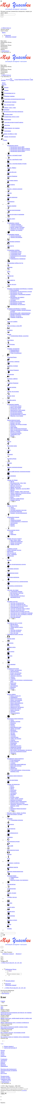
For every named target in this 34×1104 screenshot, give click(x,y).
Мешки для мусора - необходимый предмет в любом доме (16, 1018)
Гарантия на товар (6, 1079)
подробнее (24, 1090)
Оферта (3, 1072)
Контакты (3, 1064)
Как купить (4, 1073)
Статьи (2, 1054)
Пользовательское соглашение (9, 1070)
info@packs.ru (5, 51)
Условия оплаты (5, 1076)
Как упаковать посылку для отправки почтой (13, 1032)
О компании (4, 1059)
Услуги (2, 1053)
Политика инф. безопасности (8, 1069)
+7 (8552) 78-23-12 (6, 28)
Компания (3, 1056)
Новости (3, 1062)
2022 (2, 1008)
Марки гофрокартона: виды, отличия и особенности (15, 1022)
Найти (2, 1093)
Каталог (3, 1050)
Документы (4, 1060)
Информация (4, 1066)
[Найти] (2, 16)
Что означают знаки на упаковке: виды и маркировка (15, 1036)
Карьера (3, 1063)
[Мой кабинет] (1, 949)
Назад (10, 970)
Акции (2, 1052)
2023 (2, 1007)
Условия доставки (5, 1077)
